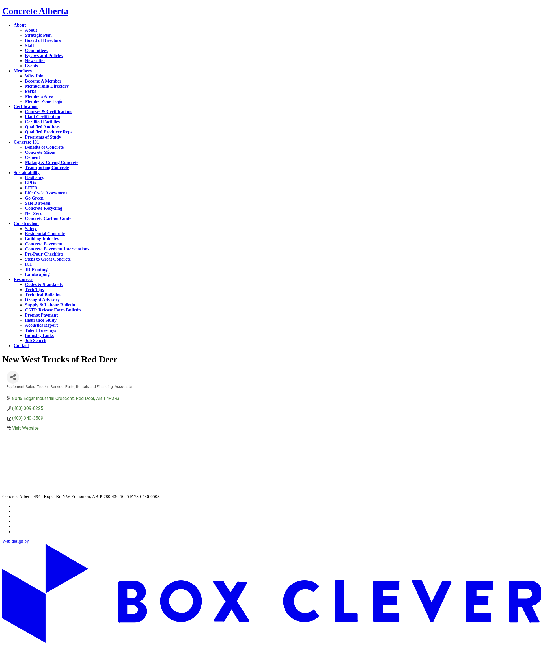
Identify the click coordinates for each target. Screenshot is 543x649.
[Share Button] (13, 377)
